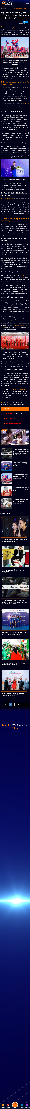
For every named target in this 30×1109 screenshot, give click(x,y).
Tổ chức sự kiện (4, 404)
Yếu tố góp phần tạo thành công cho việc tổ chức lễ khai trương (21, 463)
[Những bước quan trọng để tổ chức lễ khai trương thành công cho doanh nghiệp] (6, 478)
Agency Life (6, 8)
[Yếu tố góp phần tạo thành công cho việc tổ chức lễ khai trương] (6, 465)
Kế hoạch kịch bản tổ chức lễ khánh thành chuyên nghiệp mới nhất (21, 488)
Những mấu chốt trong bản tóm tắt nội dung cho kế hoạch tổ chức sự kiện (20, 501)
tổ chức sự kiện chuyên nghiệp (17, 404)
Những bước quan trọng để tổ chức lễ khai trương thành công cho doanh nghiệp (20, 476)
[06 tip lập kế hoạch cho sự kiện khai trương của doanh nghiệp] (15, 680)
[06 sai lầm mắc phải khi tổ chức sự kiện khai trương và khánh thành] (15, 649)
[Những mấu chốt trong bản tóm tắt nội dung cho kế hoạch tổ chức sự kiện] (6, 503)
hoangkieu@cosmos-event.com (13, 423)
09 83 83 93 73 (9, 413)
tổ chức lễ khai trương (9, 402)
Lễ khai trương (19, 402)
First (5, 704)
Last (27, 704)
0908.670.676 (9, 418)
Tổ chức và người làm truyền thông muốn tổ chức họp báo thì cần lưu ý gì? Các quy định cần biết (21, 452)
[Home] (7, 2)
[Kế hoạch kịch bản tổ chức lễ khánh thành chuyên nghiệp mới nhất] (6, 490)
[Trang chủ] (1, 8)
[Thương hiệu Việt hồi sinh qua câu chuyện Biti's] (15, 556)
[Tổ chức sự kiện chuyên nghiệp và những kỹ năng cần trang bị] (15, 526)
